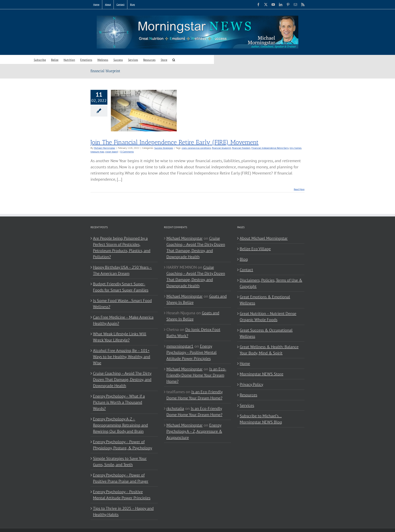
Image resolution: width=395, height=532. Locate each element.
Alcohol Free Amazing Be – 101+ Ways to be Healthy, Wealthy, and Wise (121, 356)
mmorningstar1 (179, 346)
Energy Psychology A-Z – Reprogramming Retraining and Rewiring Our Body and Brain (120, 425)
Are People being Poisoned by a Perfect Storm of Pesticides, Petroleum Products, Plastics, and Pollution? (121, 247)
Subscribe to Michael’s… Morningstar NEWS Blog (261, 419)
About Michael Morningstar (264, 238)
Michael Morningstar (104, 147)
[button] (173, 59)
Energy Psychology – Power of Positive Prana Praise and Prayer (120, 478)
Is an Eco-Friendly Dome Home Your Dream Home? (196, 375)
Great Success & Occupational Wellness (266, 333)
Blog (244, 259)
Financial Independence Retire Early (270, 147)
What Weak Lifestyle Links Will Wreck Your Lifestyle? (119, 337)
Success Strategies (163, 147)
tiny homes (295, 147)
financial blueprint (221, 147)
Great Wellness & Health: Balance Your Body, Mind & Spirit (269, 350)
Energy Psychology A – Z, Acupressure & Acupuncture (194, 431)
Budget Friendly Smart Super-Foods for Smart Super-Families (120, 287)
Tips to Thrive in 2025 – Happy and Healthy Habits (123, 511)
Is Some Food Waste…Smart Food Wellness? (122, 303)
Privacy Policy (251, 384)
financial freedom (241, 147)
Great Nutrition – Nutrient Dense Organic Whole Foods (268, 316)
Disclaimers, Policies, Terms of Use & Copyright (271, 283)
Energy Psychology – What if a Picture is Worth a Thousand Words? (119, 402)
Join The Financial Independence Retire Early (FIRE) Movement (175, 142)
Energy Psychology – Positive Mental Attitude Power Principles (121, 495)
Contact (246, 269)
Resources (248, 395)
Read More (299, 189)
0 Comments (127, 151)
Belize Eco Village (255, 248)
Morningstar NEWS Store (261, 374)
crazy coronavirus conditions (196, 147)
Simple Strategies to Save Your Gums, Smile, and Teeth (120, 461)
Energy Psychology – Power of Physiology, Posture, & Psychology (122, 445)
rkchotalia (175, 408)
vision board (111, 151)
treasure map (97, 151)
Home (245, 363)
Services (247, 405)
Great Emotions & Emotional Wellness (265, 300)
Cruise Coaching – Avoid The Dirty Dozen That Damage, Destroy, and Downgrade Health (122, 379)
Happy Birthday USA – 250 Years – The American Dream (122, 270)
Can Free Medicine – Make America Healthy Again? (123, 320)
